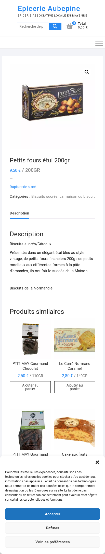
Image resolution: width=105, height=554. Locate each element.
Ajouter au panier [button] (30, 387)
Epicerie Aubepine (49, 8)
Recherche (55, 26)
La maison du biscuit (77, 196)
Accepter (52, 514)
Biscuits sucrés (44, 196)
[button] (97, 462)
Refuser (52, 528)
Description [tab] (19, 213)
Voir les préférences (52, 542)
